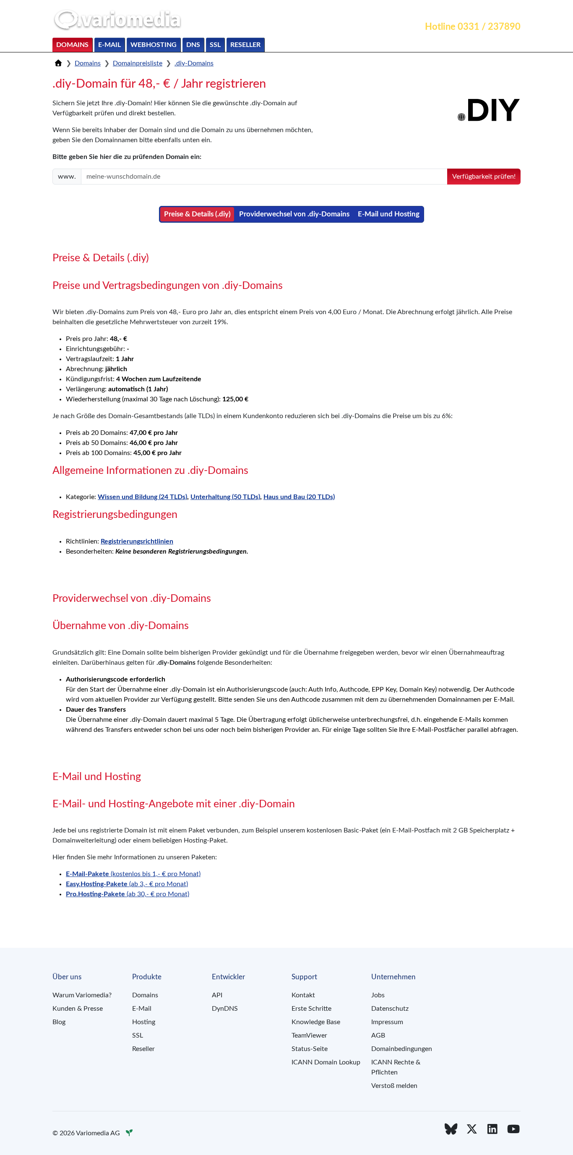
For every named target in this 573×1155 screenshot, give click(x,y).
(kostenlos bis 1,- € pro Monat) (133, 874)
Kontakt (429, 11)
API (217, 995)
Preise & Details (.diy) (197, 214)
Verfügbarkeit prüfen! (484, 176)
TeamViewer (309, 1035)
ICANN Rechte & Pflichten (395, 1067)
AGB (378, 1035)
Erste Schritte (311, 1008)
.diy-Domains (194, 63)
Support (465, 11)
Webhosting (153, 45)
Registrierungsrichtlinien (137, 541)
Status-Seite (310, 1049)
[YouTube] (513, 1129)
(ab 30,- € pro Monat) (127, 894)
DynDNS (225, 1008)
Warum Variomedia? (82, 995)
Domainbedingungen (401, 1049)
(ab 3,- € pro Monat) (127, 884)
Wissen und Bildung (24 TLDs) (142, 497)
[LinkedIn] (493, 1129)
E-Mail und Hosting (388, 214)
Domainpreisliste (137, 63)
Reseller (245, 45)
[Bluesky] (451, 1129)
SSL (215, 45)
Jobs (378, 995)
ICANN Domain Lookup (326, 1062)
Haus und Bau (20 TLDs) (299, 497)
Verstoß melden (394, 1085)
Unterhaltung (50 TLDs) (225, 497)
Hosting (143, 1022)
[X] (472, 1129)
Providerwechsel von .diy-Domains (294, 214)
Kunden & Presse (77, 1008)
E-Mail (109, 45)
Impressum (387, 1022)
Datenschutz (390, 1008)
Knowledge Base (316, 1022)
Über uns (502, 11)
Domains (72, 45)
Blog (58, 1022)
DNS (193, 45)
